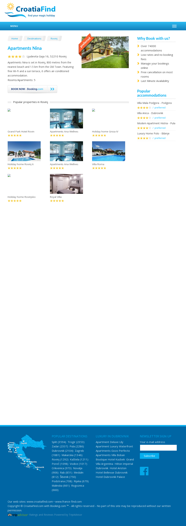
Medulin (78, 472)
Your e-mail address (152, 442)
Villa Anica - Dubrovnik (150, 113)
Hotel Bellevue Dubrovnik (112, 472)
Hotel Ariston (118, 468)
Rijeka (77, 481)
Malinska (57, 485)
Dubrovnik (58, 450)
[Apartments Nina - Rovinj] (105, 52)
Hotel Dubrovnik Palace (110, 477)
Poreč (55, 464)
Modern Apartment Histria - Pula (156, 123)
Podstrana (58, 481)
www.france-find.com (68, 501)
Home (15, 38)
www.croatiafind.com (40, 501)
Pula (72, 446)
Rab (62, 472)
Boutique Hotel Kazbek (110, 459)
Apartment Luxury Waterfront (114, 446)
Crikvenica (58, 468)
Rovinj (54, 38)
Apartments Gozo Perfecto (113, 450)
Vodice (74, 464)
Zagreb (79, 450)
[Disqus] (68, 262)
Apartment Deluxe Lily (109, 442)
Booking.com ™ (59, 506)
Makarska (67, 455)
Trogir (71, 442)
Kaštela (74, 459)
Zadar (55, 446)
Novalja (77, 468)
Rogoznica (77, 485)
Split (54, 442)
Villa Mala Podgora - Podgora (154, 103)
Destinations (34, 38)
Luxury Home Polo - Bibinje (153, 133)
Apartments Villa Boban (110, 455)
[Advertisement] (156, 202)
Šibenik (64, 477)
